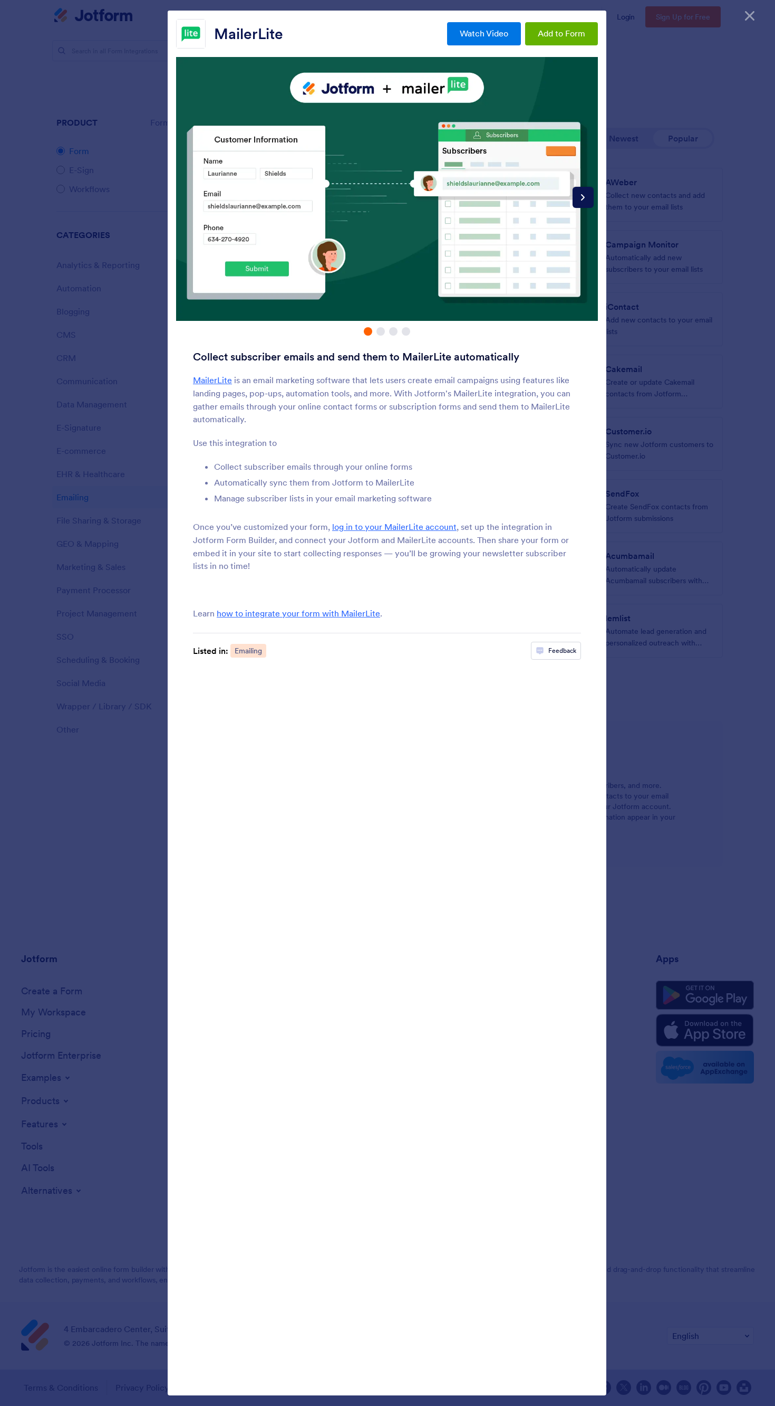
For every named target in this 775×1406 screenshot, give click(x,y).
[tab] (368, 331)
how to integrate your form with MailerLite (298, 613)
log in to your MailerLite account (394, 526)
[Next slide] (583, 197)
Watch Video (484, 33)
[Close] (749, 15)
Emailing (248, 651)
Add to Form (561, 33)
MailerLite (248, 33)
